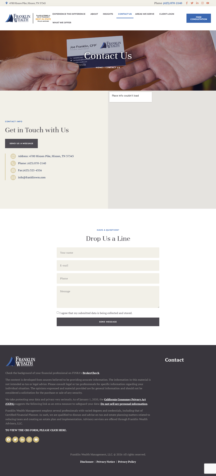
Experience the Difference (68, 14)
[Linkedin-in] (22, 440)
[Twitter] (15, 440)
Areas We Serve (144, 14)
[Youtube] (36, 440)
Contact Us (125, 14)
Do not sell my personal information (124, 404)
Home (99, 67)
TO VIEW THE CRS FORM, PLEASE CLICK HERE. (36, 430)
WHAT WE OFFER (61, 22)
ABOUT (94, 14)
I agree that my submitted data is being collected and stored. (96, 313)
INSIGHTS (108, 14)
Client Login (166, 14)
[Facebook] (8, 440)
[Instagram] (29, 440)
